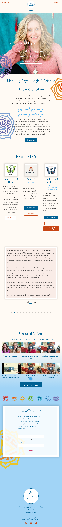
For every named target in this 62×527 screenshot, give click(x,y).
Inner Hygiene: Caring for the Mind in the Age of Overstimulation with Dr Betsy (51, 356)
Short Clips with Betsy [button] (46, 339)
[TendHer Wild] (50, 2)
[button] (31, 10)
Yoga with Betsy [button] (31, 339)
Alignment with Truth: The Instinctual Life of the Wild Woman (11, 355)
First (19, 439)
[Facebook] (2, 2)
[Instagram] (8, 2)
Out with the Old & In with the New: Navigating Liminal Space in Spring (11, 376)
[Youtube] (5, 2)
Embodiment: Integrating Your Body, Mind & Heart (51, 376)
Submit (31, 450)
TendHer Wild (55, 2)
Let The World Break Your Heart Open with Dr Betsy (31, 376)
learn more (31, 140)
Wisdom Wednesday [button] (16, 339)
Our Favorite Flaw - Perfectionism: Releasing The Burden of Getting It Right (31, 356)
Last (32, 439)
